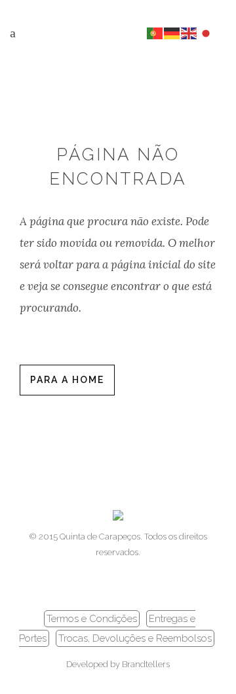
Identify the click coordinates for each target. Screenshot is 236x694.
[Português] (155, 32)
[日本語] (206, 32)
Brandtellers (146, 664)
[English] (189, 32)
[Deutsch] (172, 32)
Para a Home (67, 379)
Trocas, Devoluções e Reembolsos (135, 638)
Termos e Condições (92, 619)
